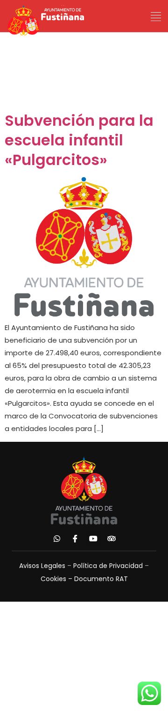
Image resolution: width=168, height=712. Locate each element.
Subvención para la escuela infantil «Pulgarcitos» (79, 140)
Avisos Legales (42, 565)
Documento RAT (101, 578)
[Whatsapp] (56, 538)
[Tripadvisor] (111, 538)
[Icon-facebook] (75, 538)
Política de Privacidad (108, 565)
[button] (156, 16)
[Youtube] (93, 538)
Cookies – (57, 578)
